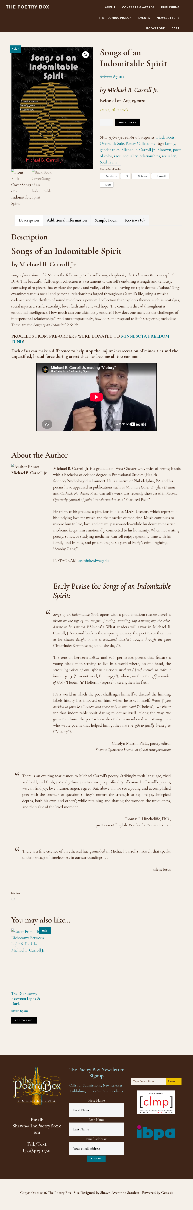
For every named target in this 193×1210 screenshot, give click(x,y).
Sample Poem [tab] (106, 220)
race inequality (126, 155)
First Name (96, 1100)
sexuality (169, 155)
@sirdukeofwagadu (93, 560)
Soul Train (108, 162)
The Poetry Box (28, 7)
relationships (149, 155)
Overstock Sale (112, 143)
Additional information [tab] (67, 220)
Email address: (96, 1139)
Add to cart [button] (24, 1020)
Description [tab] (29, 220)
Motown (164, 149)
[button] (85, 54)
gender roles (109, 149)
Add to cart (127, 122)
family (170, 143)
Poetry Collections (140, 143)
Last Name (96, 1119)
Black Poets (165, 137)
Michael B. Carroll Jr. (138, 149)
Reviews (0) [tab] (135, 220)
